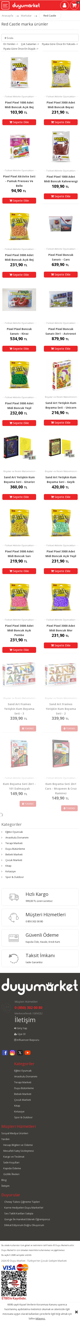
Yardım (5, 1139)
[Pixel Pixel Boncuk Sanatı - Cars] (61, 225)
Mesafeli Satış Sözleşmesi (18, 1150)
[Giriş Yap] (64, 6)
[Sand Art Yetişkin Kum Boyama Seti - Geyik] (61, 447)
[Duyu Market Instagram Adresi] (12, 1054)
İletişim (25, 1020)
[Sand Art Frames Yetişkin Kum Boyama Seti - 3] (19, 674)
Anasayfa (7, 15)
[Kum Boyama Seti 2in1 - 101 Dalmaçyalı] (19, 754)
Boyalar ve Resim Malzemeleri (61, 396)
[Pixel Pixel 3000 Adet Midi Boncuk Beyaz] (61, 72)
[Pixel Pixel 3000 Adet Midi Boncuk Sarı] (19, 521)
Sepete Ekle (20, 122)
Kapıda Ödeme (12, 1168)
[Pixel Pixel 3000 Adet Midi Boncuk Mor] (61, 595)
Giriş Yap (21, 1028)
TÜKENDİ (29, 728)
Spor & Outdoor (14, 877)
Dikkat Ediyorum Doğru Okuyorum (24, 1225)
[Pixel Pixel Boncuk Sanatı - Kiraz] (19, 299)
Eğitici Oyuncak (14, 832)
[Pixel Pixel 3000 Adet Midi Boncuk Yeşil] (19, 373)
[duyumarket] (26, 4)
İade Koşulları (11, 1162)
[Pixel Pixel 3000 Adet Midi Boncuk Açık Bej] (19, 225)
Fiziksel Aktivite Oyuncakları (19, 96)
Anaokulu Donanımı (17, 837)
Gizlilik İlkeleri (11, 1174)
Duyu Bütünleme (15, 849)
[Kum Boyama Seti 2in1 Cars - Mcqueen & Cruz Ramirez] (61, 754)
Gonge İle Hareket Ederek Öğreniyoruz (27, 1219)
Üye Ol (21, 1034)
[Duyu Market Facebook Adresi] (4, 1054)
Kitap (8, 865)
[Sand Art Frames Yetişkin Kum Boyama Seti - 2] (61, 674)
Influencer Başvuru (27, 1040)
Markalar (26, 15)
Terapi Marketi (14, 843)
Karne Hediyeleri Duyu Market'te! (23, 1207)
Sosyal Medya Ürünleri (14, 1133)
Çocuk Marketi (13, 860)
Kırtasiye (10, 871)
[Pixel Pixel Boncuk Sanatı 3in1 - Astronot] (61, 299)
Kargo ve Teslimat (13, 1156)
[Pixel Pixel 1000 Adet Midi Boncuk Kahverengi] (61, 147)
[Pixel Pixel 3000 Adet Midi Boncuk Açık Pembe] (19, 595)
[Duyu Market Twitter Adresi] (20, 1054)
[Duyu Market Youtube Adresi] (27, 1054)
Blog (3, 1180)
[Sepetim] (74, 6)
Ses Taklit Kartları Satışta (18, 1213)
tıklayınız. (40, 1318)
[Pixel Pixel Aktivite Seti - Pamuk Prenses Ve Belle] (19, 146)
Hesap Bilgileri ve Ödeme (18, 1145)
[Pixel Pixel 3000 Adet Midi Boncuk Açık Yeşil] (61, 521)
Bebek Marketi (14, 854)
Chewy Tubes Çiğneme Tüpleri (22, 1201)
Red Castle (49, 15)
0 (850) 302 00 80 (28, 1007)
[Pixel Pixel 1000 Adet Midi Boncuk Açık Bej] (19, 72)
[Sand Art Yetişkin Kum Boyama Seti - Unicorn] (61, 373)
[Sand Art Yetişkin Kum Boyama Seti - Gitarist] (19, 447)
